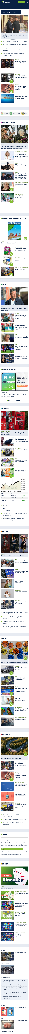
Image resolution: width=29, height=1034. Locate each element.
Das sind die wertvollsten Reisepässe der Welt (15, 819)
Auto (4, 638)
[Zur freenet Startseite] (5, 1)
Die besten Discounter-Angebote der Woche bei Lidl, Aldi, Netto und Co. (14, 993)
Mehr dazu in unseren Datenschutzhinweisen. (12, 854)
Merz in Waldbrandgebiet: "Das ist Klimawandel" (15, 41)
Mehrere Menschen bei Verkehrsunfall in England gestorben (14, 981)
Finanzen (6, 409)
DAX (2, 495)
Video (5, 835)
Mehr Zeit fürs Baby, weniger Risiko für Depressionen (13, 988)
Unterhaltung (8, 122)
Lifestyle (6, 734)
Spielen (5, 864)
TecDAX (3, 500)
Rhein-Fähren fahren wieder (10, 506)
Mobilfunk (22, 2)
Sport (4, 284)
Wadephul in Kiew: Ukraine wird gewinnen (14, 985)
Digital (5, 532)
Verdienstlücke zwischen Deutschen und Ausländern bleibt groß (13, 519)
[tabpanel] (14, 27)
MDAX (3, 498)
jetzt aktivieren (7, 849)
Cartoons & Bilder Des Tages (14, 219)
